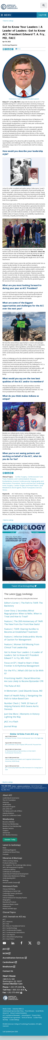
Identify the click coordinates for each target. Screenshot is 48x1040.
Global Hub (6, 833)
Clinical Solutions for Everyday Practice (15, 898)
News (4, 848)
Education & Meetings (12, 858)
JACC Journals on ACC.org (14, 916)
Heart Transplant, (29, 488)
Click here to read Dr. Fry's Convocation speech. (24, 99)
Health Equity (7, 804)
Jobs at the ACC (7, 809)
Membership (8, 819)
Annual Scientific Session (10, 883)
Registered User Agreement (11, 1017)
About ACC (7, 795)
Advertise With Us (18, 1009)
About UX (6, 1013)
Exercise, (38, 488)
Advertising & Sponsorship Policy (13, 1011)
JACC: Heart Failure (9, 939)
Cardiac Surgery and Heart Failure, (27, 485)
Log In (41, 15)
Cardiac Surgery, (21, 477)
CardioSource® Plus (9, 869)
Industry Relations (8, 813)
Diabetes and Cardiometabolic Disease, (21, 479)
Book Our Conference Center (12, 815)
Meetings (5, 880)
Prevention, (16, 483)
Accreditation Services (13, 957)
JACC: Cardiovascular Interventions (14, 932)
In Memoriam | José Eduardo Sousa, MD (23, 690)
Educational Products (9, 902)
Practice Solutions (8, 896)
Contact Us (8, 971)
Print (19, 49)
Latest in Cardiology (23, 786)
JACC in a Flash (11, 721)
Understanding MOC (9, 878)
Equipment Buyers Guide (10, 904)
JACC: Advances (8, 922)
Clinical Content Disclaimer (18, 1013)
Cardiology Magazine (9, 850)
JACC (4, 919)
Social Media (40, 1011)
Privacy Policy (36, 1015)
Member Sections (8, 828)
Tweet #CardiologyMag (22, 586)
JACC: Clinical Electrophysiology (12, 937)
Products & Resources (10, 863)
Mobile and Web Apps (10, 909)
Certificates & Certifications (11, 872)
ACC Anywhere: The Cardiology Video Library (17, 865)
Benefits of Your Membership (12, 826)
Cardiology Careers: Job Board (12, 893)
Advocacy (6, 802)
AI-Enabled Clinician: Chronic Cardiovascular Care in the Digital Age (24, 738)
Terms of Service (27, 1017)
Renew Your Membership (11, 824)
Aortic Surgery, (8, 485)
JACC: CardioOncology (10, 928)
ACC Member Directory (10, 835)
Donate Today (10, 839)
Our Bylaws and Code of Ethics (12, 811)
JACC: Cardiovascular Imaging (12, 930)
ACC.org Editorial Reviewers (11, 1015)
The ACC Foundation (9, 800)
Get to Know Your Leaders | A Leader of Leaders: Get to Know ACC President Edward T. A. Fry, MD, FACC (23, 655)
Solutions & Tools (10, 886)
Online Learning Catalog (10, 861)
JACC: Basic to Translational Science (14, 926)
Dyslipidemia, (7, 481)
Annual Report (26, 1015)
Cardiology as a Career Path (11, 891)
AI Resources (7, 906)
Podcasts (5, 854)
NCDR (5, 953)
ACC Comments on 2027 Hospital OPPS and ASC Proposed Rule (23, 744)
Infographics (7, 900)
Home (14, 786)
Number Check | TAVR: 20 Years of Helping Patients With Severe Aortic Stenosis (21, 706)
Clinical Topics (9, 912)
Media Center (7, 1009)
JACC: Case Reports (9, 935)
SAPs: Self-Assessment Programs (13, 867)
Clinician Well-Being (9, 889)
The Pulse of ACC (12, 686)
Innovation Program (9, 807)
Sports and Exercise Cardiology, (33, 483)
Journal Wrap (10, 726)
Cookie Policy (37, 1017)
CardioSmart (9, 962)
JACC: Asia (6, 924)
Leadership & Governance (11, 798)
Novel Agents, (17, 488)
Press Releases (29, 1011)
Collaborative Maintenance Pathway (14, 876)
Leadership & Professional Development (15, 874)
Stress (4, 490)
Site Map (5, 1020)
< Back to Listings (7, 21)
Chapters (5, 831)
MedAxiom (8, 966)
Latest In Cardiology (12, 845)
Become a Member (9, 822)
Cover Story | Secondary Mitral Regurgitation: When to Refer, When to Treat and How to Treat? (23, 613)
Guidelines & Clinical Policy (11, 852)
